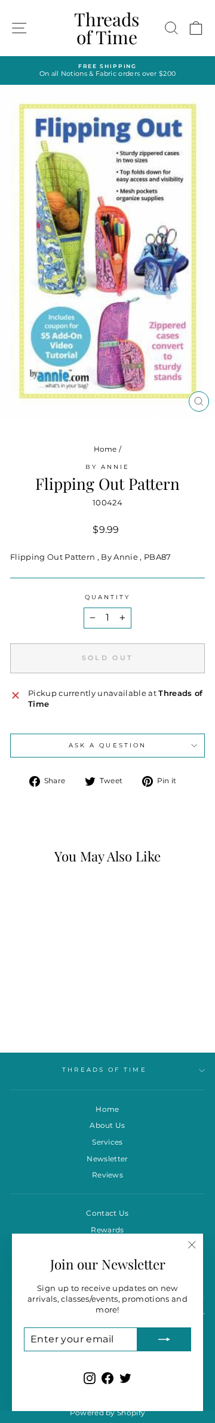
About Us (107, 1125)
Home (105, 448)
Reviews (107, 1174)
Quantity (108, 597)
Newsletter (107, 1158)
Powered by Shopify (108, 1412)
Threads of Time (106, 28)
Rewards (107, 1229)
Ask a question (107, 745)
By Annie (107, 467)
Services (107, 1141)
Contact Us (107, 1213)
